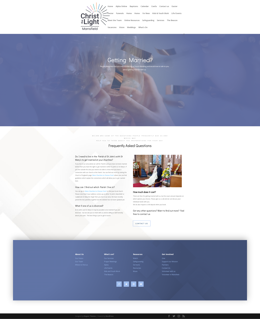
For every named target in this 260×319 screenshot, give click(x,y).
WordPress (110, 316)
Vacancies (112, 28)
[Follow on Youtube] (141, 284)
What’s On (142, 28)
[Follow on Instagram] (133, 284)
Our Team (79, 261)
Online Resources (132, 21)
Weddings (131, 28)
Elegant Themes (90, 316)
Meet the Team (115, 21)
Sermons (136, 265)
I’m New (146, 14)
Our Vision (79, 258)
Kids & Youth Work (160, 14)
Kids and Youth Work (112, 271)
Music (135, 271)
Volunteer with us (168, 271)
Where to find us (81, 265)
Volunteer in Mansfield (170, 274)
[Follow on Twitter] (126, 284)
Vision (121, 28)
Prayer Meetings (110, 261)
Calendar (145, 7)
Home (110, 7)
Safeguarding (148, 21)
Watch (135, 258)
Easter (174, 7)
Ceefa (154, 7)
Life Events (176, 14)
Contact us (164, 7)
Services (160, 21)
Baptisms (134, 7)
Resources (137, 268)
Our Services (109, 258)
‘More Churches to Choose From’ (103, 175)
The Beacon (172, 21)
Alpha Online (121, 7)
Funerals (120, 14)
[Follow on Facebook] (119, 284)
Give (163, 258)
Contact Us (166, 268)
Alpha (106, 265)
